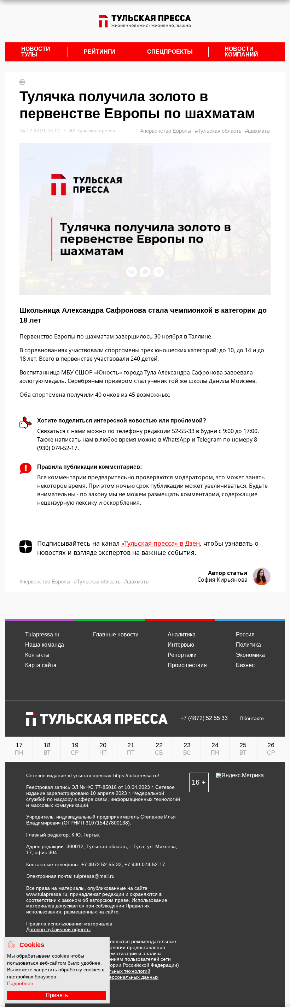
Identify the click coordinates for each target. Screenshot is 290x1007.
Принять (57, 995)
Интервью (181, 645)
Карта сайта (41, 665)
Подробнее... (22, 983)
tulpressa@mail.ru (94, 876)
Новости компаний (241, 52)
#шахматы (258, 131)
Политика (248, 645)
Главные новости (116, 634)
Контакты (37, 655)
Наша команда (44, 645)
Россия (245, 634)
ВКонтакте (252, 718)
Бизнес (245, 665)
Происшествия (187, 665)
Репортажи (182, 655)
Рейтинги (99, 52)
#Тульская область (218, 131)
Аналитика (182, 634)
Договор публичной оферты (58, 929)
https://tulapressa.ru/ (136, 775)
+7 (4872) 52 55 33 (204, 718)
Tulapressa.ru (42, 634)
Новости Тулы (35, 52)
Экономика (250, 655)
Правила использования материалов (69, 924)
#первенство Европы (165, 131)
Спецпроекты (170, 52)
